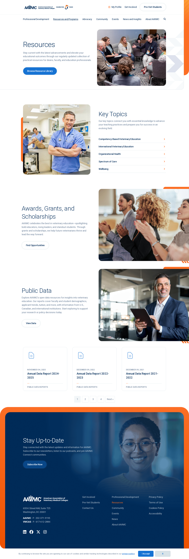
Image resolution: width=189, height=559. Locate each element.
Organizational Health (110, 154)
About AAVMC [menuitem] (152, 19)
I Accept (146, 554)
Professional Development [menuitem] (36, 19)
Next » (110, 399)
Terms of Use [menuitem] (156, 502)
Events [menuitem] (115, 19)
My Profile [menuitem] (116, 7)
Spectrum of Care (108, 161)
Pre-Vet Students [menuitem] (153, 7)
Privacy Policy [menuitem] (156, 497)
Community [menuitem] (102, 19)
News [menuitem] (115, 519)
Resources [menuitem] (117, 502)
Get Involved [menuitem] (131, 7)
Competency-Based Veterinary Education (120, 139)
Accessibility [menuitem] (155, 513)
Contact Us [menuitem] (88, 508)
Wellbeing (103, 169)
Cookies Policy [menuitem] (156, 508)
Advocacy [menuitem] (87, 19)
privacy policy (128, 554)
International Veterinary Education (116, 146)
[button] (164, 19)
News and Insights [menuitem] (132, 19)
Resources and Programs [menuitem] (65, 19)
